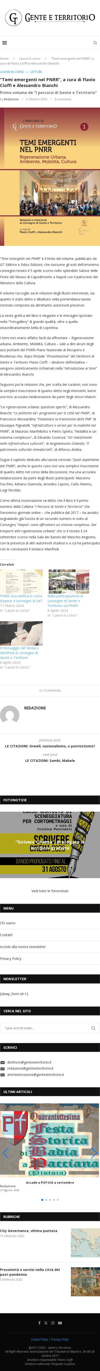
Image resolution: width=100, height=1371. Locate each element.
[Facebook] (39, 1322)
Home (4, 58)
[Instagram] (53, 1322)
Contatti (6, 935)
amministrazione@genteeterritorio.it (35, 1074)
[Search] (95, 43)
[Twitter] (46, 1322)
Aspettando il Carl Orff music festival (50, 845)
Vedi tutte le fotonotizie (50, 891)
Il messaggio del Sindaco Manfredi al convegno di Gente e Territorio (19, 653)
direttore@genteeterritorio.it (29, 1062)
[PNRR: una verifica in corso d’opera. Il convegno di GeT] (21, 581)
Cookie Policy (39, 1339)
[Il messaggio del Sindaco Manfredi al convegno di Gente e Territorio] (21, 633)
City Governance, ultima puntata (28, 1230)
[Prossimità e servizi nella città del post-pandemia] (85, 1281)
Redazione (11, 99)
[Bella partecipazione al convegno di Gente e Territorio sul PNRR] (69, 581)
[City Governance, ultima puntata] (85, 1242)
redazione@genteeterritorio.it (30, 1068)
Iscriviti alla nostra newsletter (23, 946)
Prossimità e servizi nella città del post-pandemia (30, 1272)
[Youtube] (60, 1322)
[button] (4, 845)
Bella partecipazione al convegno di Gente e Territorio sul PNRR (65, 601)
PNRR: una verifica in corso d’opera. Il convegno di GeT (21, 598)
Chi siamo (8, 923)
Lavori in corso (30, 58)
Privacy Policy (10, 958)
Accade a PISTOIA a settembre (50, 1182)
